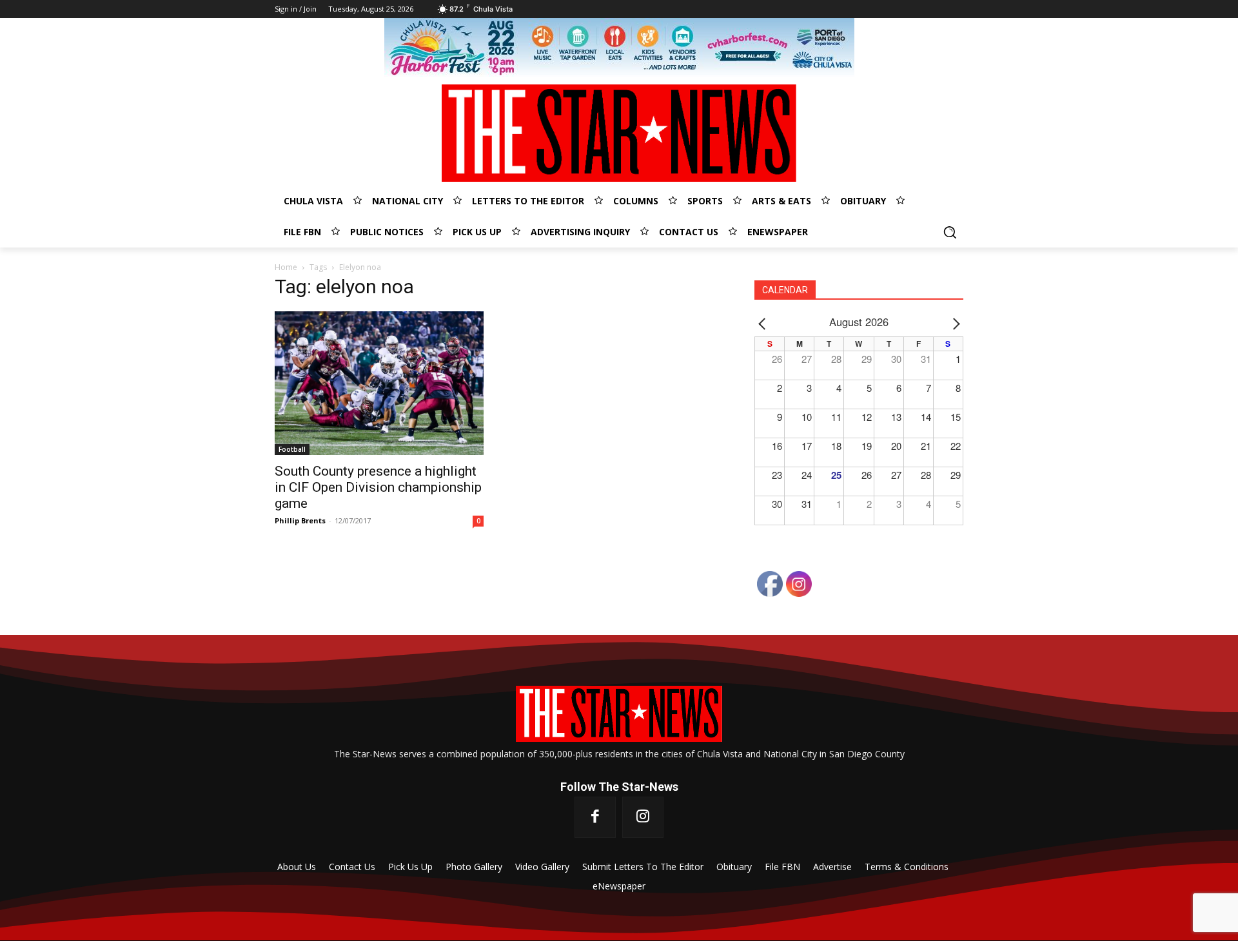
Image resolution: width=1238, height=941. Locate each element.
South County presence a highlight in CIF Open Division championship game (378, 487)
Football (292, 449)
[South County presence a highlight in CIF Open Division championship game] (379, 383)
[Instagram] (642, 817)
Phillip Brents (300, 520)
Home (286, 267)
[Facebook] (595, 817)
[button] (949, 232)
